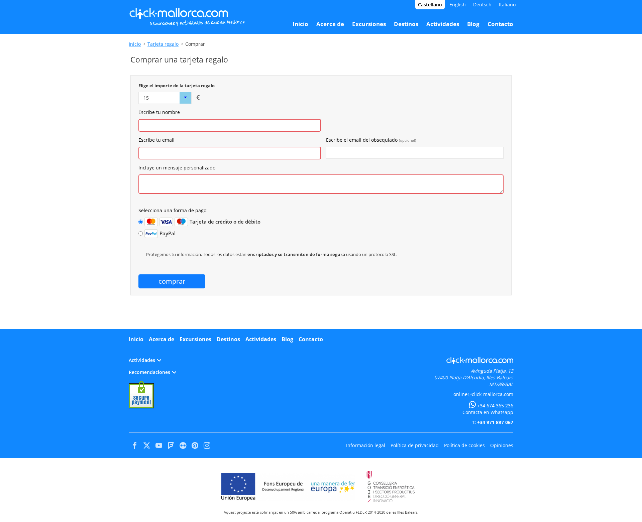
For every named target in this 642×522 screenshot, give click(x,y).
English (457, 4)
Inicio (135, 44)
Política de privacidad (415, 445)
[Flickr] (183, 445)
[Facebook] (135, 445)
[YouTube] (159, 445)
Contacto (311, 339)
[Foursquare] (171, 445)
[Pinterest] (195, 445)
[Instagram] (207, 445)
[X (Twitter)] (147, 445)
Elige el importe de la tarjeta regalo (176, 86)
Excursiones (195, 339)
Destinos (228, 339)
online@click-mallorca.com (483, 394)
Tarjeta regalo (163, 44)
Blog (287, 339)
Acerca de (161, 339)
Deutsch (482, 4)
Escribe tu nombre (159, 112)
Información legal (365, 445)
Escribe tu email (156, 140)
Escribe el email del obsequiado (371, 140)
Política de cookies (464, 445)
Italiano (507, 4)
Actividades (260, 339)
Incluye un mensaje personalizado (176, 167)
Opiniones (501, 445)
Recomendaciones (149, 372)
